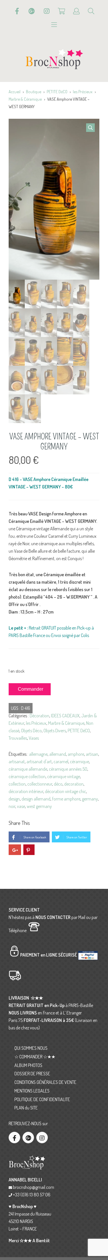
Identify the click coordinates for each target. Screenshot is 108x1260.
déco (58, 784)
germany (90, 799)
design (14, 799)
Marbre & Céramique (25, 99)
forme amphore (66, 799)
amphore (76, 754)
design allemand (36, 799)
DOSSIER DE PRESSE (32, 1073)
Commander (30, 689)
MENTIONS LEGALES (32, 1091)
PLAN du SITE (26, 1108)
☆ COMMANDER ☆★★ (34, 1057)
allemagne (38, 754)
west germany (39, 806)
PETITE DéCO (57, 91)
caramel (61, 761)
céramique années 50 (68, 769)
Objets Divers (54, 730)
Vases (34, 738)
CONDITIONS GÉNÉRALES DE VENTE (45, 1082)
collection (17, 784)
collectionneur (39, 784)
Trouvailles (18, 738)
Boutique (33, 91)
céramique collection (27, 776)
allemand (57, 754)
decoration (74, 784)
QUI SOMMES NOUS (31, 1048)
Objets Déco (31, 730)
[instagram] (42, 1137)
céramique (79, 761)
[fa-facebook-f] (14, 1137)
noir (12, 806)
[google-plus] (28, 1137)
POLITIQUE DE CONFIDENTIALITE (42, 1099)
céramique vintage (63, 776)
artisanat (17, 761)
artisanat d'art (39, 761)
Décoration (39, 715)
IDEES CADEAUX (65, 715)
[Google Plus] (31, 11)
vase (21, 806)
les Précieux (82, 91)
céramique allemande (28, 769)
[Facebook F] (17, 11)
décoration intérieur (26, 791)
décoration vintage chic (65, 791)
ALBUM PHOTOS (28, 1065)
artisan (92, 754)
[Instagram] (46, 11)
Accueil (14, 91)
